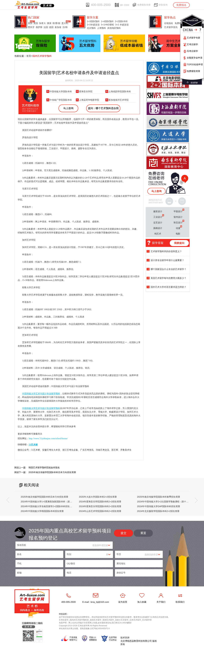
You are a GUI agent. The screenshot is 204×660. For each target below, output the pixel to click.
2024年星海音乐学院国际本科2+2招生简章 (100, 501)
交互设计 (157, 222)
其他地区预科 (114, 28)
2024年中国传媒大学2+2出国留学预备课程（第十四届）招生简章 (169, 501)
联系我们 (180, 602)
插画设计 (157, 228)
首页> (29, 56)
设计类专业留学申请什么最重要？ (167, 260)
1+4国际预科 (107, 21)
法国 (46, 27)
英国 (35, 23)
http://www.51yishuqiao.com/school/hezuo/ (48, 438)
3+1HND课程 (107, 24)
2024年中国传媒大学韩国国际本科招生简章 (42, 511)
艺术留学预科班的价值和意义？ (166, 251)
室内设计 (178, 217)
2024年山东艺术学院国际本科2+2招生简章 (100, 511)
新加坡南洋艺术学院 (119, 100)
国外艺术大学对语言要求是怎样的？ (168, 287)
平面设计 (178, 211)
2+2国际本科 (121, 21)
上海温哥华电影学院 (89, 100)
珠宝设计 (178, 222)
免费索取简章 (144, 4)
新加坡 (58, 27)
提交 (123, 533)
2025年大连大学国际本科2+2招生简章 (98, 497)
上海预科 (101, 28)
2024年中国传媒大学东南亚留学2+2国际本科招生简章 (47, 506)
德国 (51, 27)
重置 (143, 533)
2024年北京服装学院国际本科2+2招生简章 (158, 511)
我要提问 (179, 243)
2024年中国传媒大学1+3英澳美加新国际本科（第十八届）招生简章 (54, 501)
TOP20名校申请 (195, 64)
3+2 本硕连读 (122, 24)
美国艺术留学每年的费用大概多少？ (168, 278)
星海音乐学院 (85, 91)
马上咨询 (68, 108)
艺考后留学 (192, 44)
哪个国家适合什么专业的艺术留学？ (168, 269)
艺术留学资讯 (171, 27)
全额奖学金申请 (194, 57)
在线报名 (168, 23)
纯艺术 (157, 233)
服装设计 (157, 211)
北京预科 (91, 28)
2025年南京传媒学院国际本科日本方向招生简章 (52, 472)
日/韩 (65, 27)
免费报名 (181, 5)
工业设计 (157, 217)
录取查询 (163, 4)
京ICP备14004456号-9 (100, 628)
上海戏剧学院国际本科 (120, 91)
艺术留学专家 (193, 37)
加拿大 (42, 23)
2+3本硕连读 (93, 24)
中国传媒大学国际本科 (61, 91)
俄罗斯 (39, 27)
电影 (178, 233)
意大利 (65, 23)
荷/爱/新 (56, 23)
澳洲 (49, 23)
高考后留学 (192, 51)
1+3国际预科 (93, 21)
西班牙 (31, 27)
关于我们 (161, 602)
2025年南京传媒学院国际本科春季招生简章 (158, 497)
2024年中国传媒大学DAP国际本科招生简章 (158, 506)
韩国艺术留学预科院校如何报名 (44, 467)
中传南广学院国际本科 (61, 100)
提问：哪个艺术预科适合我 (103, 108)
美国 (30, 23)
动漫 (178, 228)
